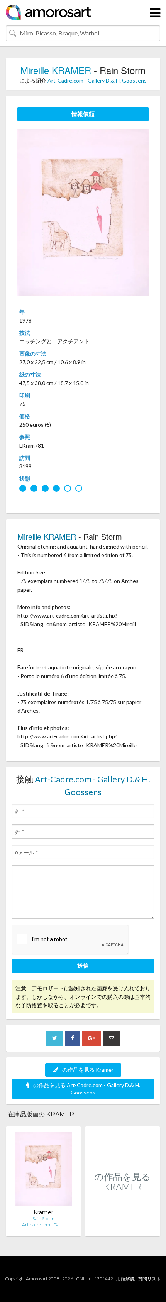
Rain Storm (43, 1218)
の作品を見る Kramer (87, 1069)
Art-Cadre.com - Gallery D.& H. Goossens (97, 80)
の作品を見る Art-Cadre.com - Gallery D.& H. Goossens (86, 1089)
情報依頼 (83, 113)
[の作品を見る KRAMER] (122, 1228)
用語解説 (125, 1279)
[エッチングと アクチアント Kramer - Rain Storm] (43, 1170)
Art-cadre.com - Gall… (43, 1225)
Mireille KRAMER (55, 70)
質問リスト (149, 1279)
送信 (83, 965)
